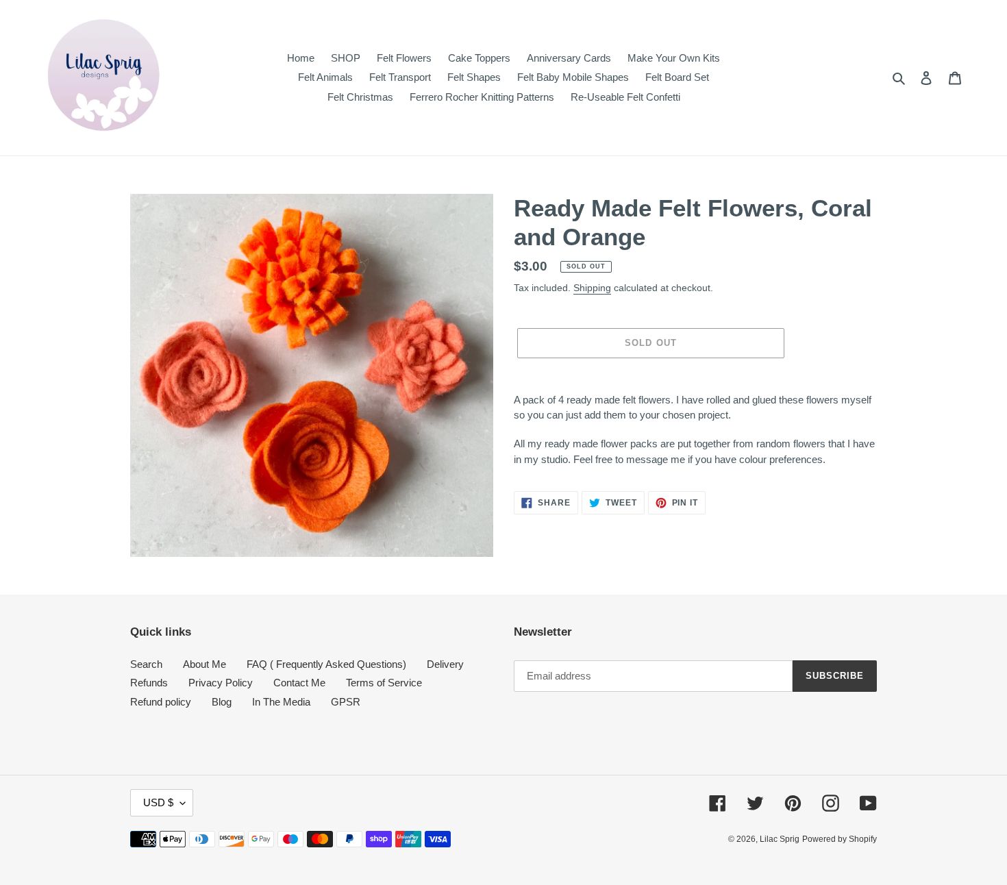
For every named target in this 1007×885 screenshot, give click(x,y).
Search (146, 664)
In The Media (281, 702)
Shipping (592, 287)
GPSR (345, 702)
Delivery (445, 664)
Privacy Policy (220, 682)
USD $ (158, 802)
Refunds (149, 682)
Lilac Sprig (779, 839)
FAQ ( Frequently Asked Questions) (326, 664)
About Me (204, 664)
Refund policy (160, 702)
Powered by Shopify (839, 839)
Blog (222, 702)
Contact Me (299, 682)
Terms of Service (384, 682)
